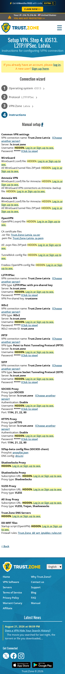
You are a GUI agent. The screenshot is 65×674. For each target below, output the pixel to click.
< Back (5, 546)
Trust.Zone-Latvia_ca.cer (25, 234)
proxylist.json (20, 452)
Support (35, 587)
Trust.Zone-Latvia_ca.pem (28, 238)
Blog (33, 592)
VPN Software (11, 582)
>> (29, 18)
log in (57, 65)
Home (6, 576)
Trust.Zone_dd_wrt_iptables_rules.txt (40, 533)
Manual (35, 603)
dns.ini (19, 455)
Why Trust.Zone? (41, 576)
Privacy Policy (11, 597)
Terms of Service (12, 592)
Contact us (37, 582)
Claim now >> (32, 9)
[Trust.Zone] (20, 28)
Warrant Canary (12, 603)
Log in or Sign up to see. (40, 147)
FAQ (33, 597)
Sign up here (40, 68)
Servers (7, 587)
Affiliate (7, 608)
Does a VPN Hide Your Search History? (27, 630)
